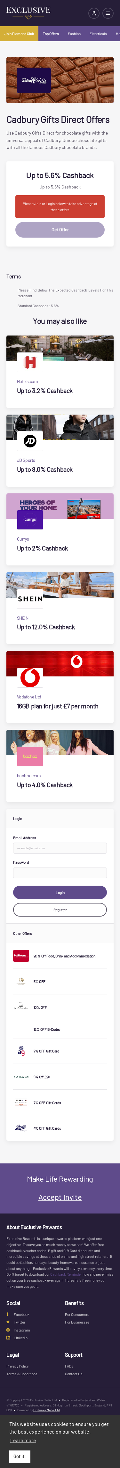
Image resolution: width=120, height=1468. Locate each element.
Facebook (21, 1314)
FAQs (69, 1366)
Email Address (24, 837)
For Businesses (77, 1322)
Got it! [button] (19, 1456)
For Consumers (77, 1314)
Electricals (98, 33)
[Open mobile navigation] (108, 13)
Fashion (74, 33)
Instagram (22, 1330)
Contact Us (74, 1373)
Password (21, 862)
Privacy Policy (17, 1366)
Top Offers (51, 33)
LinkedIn (21, 1337)
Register (60, 909)
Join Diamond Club (19, 33)
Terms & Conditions (21, 1373)
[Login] (94, 13)
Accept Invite (60, 1196)
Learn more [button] (23, 1440)
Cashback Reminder (66, 1274)
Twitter (19, 1322)
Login (60, 892)
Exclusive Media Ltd (46, 1410)
